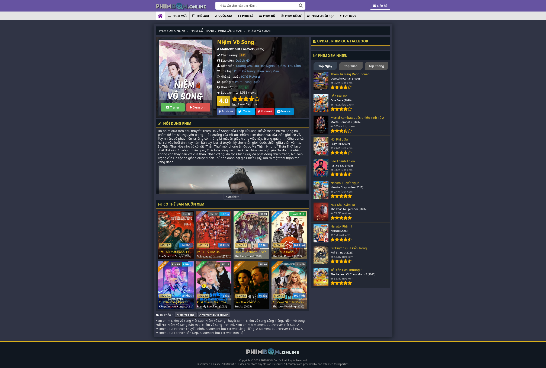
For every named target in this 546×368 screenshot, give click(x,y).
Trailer (174, 107)
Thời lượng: (228, 87)
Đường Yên (244, 66)
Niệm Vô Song (186, 315)
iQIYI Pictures (251, 76)
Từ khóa (165, 315)
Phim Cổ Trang (244, 71)
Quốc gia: (227, 82)
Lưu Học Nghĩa (264, 66)
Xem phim (200, 107)
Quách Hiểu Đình (288, 66)
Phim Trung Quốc (247, 82)
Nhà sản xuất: (230, 76)
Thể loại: (226, 71)
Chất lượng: (229, 55)
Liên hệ (382, 6)
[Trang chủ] (185, 6)
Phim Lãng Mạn (268, 71)
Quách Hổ (242, 60)
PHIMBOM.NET (230, 364)
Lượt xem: (227, 92)
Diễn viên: (227, 66)
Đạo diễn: (227, 60)
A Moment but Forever (213, 315)
